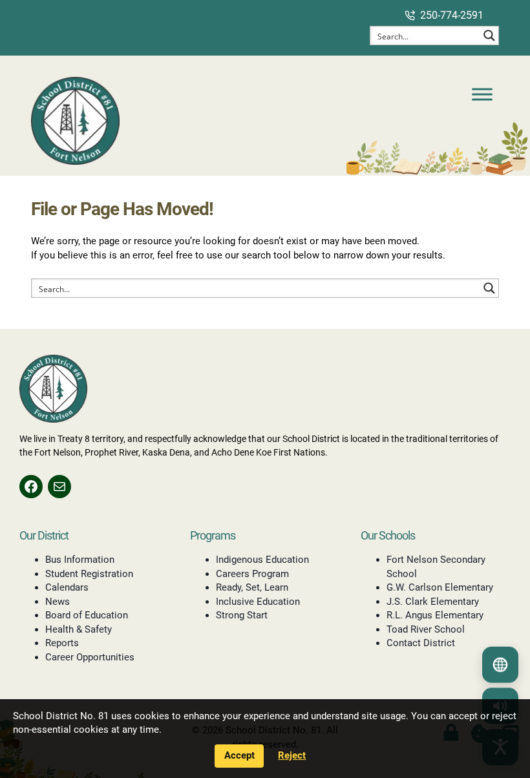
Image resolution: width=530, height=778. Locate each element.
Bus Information (79, 559)
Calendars (67, 587)
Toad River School (426, 629)
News (57, 601)
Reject (292, 755)
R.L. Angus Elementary (435, 615)
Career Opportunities (89, 657)
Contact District (421, 643)
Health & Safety (78, 629)
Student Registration (89, 574)
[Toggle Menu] (482, 94)
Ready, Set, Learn (252, 587)
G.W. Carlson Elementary (440, 587)
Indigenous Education (262, 559)
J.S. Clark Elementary (433, 601)
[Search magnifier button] (489, 35)
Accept (239, 755)
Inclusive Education (258, 601)
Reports (62, 643)
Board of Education (86, 615)
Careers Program (252, 574)
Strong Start (242, 615)
